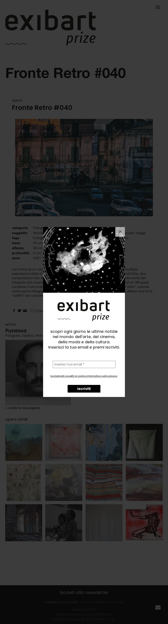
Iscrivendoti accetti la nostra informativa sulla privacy (83, 376)
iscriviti (84, 388)
